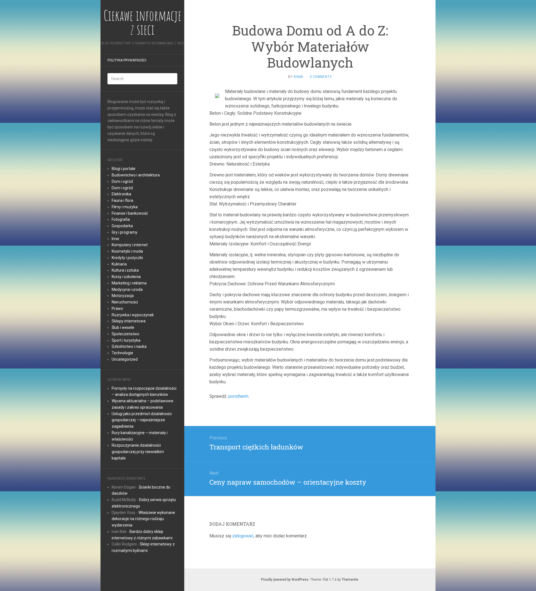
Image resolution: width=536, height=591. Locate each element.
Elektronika (121, 194)
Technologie (122, 353)
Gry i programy (124, 232)
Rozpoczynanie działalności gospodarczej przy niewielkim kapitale (138, 451)
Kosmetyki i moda (127, 251)
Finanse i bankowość (130, 213)
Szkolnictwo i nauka (129, 346)
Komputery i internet (130, 245)
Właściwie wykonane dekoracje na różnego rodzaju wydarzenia (143, 519)
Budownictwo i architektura (136, 175)
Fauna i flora (122, 200)
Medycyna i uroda (127, 289)
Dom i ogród (122, 181)
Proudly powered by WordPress (284, 580)
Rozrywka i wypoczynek (133, 315)
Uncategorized (125, 359)
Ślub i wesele (123, 327)
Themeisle (350, 580)
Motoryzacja (123, 295)
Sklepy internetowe (129, 321)
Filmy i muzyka (125, 207)
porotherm (238, 396)
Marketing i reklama (129, 283)
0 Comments (321, 77)
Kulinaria (119, 264)
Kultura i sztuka (125, 270)
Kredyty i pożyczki (127, 257)
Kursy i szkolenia (126, 276)
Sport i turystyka (126, 340)
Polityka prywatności (126, 60)
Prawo (117, 308)
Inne (115, 238)
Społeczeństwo (125, 334)
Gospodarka (122, 226)
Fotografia (121, 219)
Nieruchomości (125, 302)
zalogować (242, 536)
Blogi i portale (123, 168)
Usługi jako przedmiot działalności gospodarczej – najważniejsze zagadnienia (142, 420)
